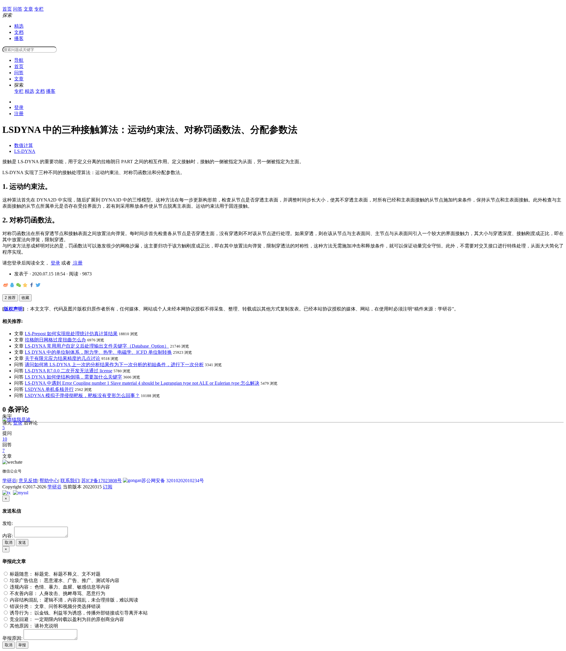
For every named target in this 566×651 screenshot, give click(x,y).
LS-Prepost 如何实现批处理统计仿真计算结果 (71, 333)
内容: (7, 535)
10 (4, 439)
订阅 (107, 486)
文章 (19, 78)
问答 (19, 72)
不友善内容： (57, 593)
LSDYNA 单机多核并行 (49, 389)
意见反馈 (28, 480)
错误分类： (55, 606)
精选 (19, 26)
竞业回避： (66, 619)
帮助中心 (49, 480)
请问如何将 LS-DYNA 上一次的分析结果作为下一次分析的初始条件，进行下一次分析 (114, 364)
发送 (22, 542)
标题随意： (55, 573)
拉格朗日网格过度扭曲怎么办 (55, 339)
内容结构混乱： (73, 599)
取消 (8, 542)
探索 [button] (19, 84)
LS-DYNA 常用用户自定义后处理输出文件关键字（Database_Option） (97, 345)
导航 (19, 60)
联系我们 (69, 480)
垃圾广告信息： (64, 580)
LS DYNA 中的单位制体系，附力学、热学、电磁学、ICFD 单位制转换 (98, 352)
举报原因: (12, 638)
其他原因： (33, 625)
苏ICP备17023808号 (101, 480)
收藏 (25, 297)
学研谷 (9, 480)
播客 (19, 38)
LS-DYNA (24, 151)
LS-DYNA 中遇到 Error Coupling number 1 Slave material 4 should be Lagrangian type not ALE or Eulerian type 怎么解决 (142, 383)
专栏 (19, 91)
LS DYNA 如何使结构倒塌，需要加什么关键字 (73, 376)
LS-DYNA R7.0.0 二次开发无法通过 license (68, 370)
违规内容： (59, 586)
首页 (19, 66)
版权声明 (13, 308)
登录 (19, 107)
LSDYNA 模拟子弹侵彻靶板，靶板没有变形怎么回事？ (82, 395)
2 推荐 (10, 297)
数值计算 (23, 145)
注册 (19, 113)
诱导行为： (78, 612)
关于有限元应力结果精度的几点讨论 (62, 358)
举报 (22, 645)
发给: (7, 523)
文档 (19, 32)
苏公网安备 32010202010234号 (173, 480)
